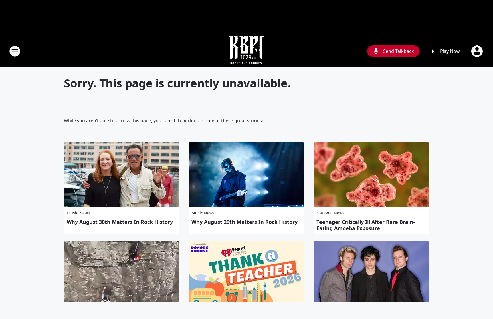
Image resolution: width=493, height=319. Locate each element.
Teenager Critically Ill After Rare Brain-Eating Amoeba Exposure (365, 225)
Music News (78, 213)
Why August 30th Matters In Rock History (120, 222)
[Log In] (477, 51)
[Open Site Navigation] (15, 51)
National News (330, 213)
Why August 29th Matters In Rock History (244, 222)
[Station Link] (246, 51)
